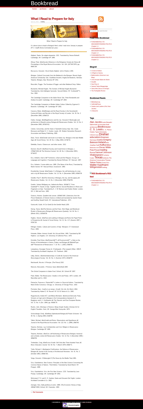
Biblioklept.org (95, 102)
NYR (97, 147)
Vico (107, 162)
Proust (96, 150)
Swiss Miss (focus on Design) (100, 88)
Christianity (103, 132)
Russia (92, 152)
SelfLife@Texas (96, 104)
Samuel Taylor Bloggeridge (99, 86)
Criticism (92, 135)
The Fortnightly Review (98, 91)
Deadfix (93, 82)
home (34, 9)
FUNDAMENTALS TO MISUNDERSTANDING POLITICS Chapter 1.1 (101, 44)
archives (43, 9)
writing (104, 167)
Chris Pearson (86, 402)
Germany (93, 140)
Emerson (105, 137)
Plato (92, 150)
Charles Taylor (94, 132)
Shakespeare (96, 155)
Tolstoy (99, 162)
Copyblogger (66, 402)
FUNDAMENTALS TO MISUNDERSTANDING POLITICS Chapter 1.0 (101, 51)
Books (101, 126)
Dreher (104, 134)
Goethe (100, 140)
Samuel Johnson (103, 152)
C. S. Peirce (107, 130)
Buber (108, 127)
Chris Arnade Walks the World (100, 79)
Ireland (102, 142)
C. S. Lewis (96, 129)
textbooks (106, 158)
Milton (108, 145)
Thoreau (107, 160)
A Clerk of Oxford (96, 71)
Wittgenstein (96, 167)
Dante (97, 135)
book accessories (100, 124)
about (51, 9)
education (95, 137)
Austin (104, 122)
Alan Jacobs (96, 122)
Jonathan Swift (94, 145)
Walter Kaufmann (99, 164)
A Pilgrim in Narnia (97, 73)
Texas (99, 157)
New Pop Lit (95, 84)
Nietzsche (93, 147)
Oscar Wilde (105, 147)
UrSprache (94, 111)
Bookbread (44, 3)
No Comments (38, 392)
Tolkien (93, 162)
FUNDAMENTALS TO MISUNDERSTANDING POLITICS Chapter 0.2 (101, 57)
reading (43, 21)
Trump (104, 162)
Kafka (103, 144)
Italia (107, 142)
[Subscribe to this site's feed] (101, 19)
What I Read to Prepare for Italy (52, 18)
